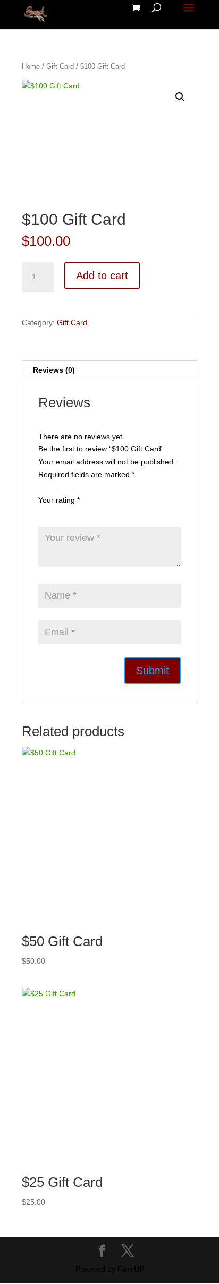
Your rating (59, 500)
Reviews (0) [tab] (54, 370)
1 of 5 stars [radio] (44, 513)
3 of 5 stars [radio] (74, 513)
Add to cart (102, 275)
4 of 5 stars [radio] (89, 513)
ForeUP (130, 1269)
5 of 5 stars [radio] (104, 513)
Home (31, 66)
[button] (180, 97)
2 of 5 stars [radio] (59, 513)
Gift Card (60, 66)
